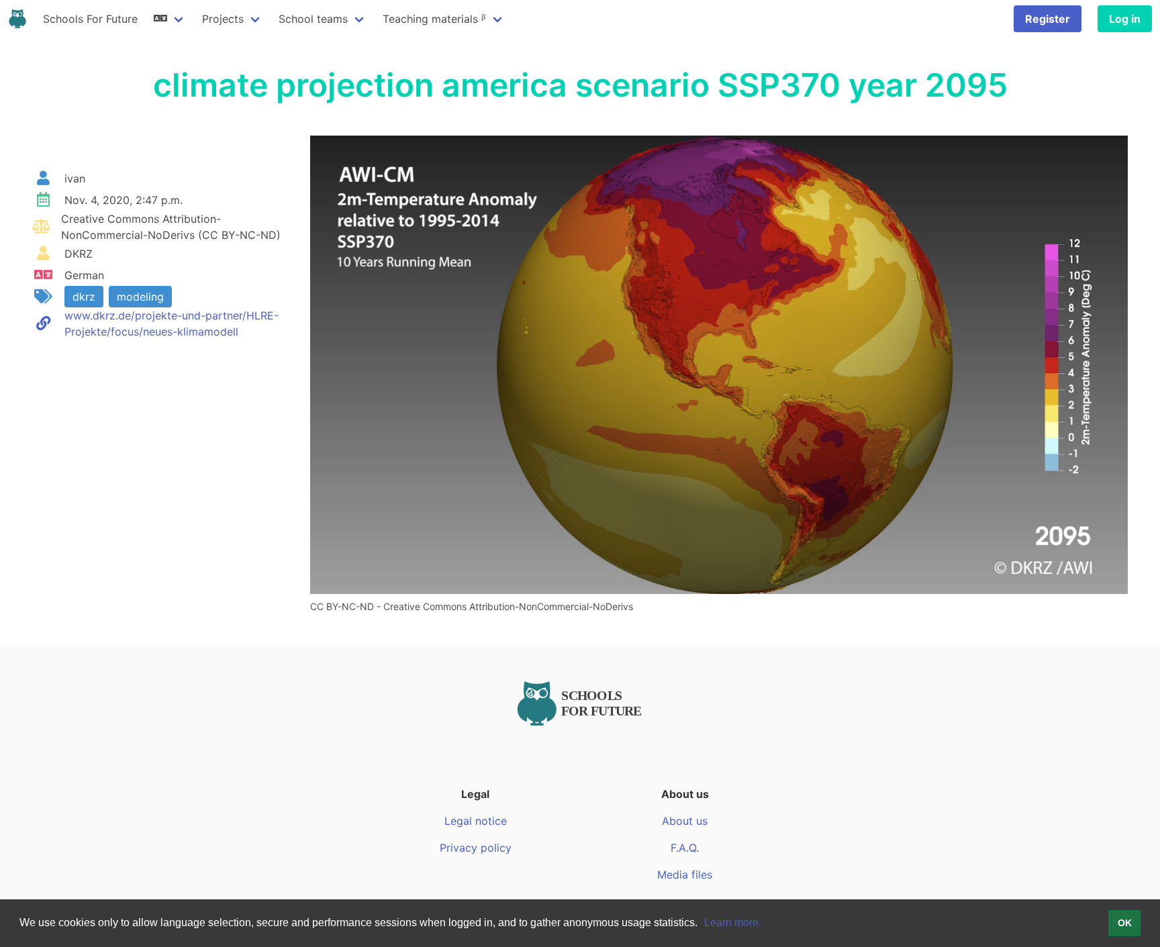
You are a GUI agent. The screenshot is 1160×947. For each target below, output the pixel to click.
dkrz (83, 296)
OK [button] (1125, 922)
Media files (684, 874)
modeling (140, 296)
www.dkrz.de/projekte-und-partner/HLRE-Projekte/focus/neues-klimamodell (171, 323)
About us (685, 821)
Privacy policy (476, 847)
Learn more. (732, 922)
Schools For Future (90, 19)
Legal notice (475, 821)
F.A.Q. (685, 847)
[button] (702, 924)
